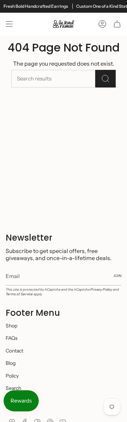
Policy (12, 376)
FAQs (12, 338)
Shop (11, 325)
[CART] (117, 24)
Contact (14, 351)
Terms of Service (19, 294)
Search (13, 388)
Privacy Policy (101, 289)
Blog (11, 363)
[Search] (105, 79)
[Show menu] (9, 24)
